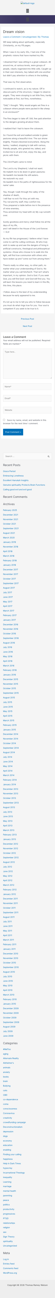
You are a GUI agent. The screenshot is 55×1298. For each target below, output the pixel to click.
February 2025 (10, 510)
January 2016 (9, 675)
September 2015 (11, 693)
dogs (5, 1136)
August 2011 (9, 917)
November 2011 (10, 903)
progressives (9, 1214)
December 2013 (10, 789)
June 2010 (8, 981)
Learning (7, 1182)
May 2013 (7, 821)
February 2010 (10, 999)
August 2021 (9, 533)
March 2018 (8, 556)
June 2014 (8, 761)
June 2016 (8, 652)
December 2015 (10, 679)
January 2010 (9, 1004)
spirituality (8, 1241)
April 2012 (7, 880)
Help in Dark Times (12, 1163)
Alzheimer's (8, 1063)
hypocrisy (7, 1168)
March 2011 (8, 940)
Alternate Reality (11, 1058)
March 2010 (8, 995)
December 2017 (10, 569)
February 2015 (10, 725)
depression (8, 1131)
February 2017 (10, 615)
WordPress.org (10, 1273)
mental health (9, 1191)
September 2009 (11, 1022)
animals (6, 1067)
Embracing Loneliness (13, 475)
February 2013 (10, 834)
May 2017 (7, 601)
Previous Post (27, 319)
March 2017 (8, 610)
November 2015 (10, 684)
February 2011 (9, 944)
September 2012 (11, 857)
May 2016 (7, 656)
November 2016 (10, 629)
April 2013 (7, 825)
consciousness (10, 1108)
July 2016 (7, 647)
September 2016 (11, 638)
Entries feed (8, 1264)
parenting (7, 1195)
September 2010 (11, 967)
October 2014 (9, 743)
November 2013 (10, 793)
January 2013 (9, 839)
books (6, 1077)
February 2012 (10, 889)
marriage (7, 1186)
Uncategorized (29, 37)
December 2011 (10, 898)
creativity (7, 1118)
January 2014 (9, 784)
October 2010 (9, 962)
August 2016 (9, 643)
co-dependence (10, 1099)
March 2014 (8, 775)
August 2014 (9, 752)
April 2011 (7, 935)
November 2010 (10, 958)
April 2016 (7, 661)
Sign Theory (9, 1236)
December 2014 (10, 734)
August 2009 (9, 1026)
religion (6, 1227)
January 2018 (9, 565)
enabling (7, 1150)
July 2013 (7, 812)
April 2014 (7, 771)
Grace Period (9, 471)
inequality (7, 1177)
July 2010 (7, 976)
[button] (27, 11)
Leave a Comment (12, 37)
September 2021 (11, 528)
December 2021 (10, 515)
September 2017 (11, 583)
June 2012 (8, 871)
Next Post (27, 326)
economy (7, 1141)
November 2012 (10, 848)
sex (4, 1232)
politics (6, 1204)
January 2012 (9, 894)
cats (5, 1090)
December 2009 (11, 1008)
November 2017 (10, 574)
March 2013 (8, 830)
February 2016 (10, 670)
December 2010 (10, 953)
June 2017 (8, 597)
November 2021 (10, 519)
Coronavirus (9, 1113)
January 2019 (9, 542)
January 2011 (9, 949)
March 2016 (8, 665)
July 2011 (7, 921)
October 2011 (9, 908)
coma (5, 1104)
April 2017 (7, 606)
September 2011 (10, 912)
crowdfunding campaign (14, 1122)
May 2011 (7, 931)
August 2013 (9, 807)
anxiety (6, 1072)
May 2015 (7, 711)
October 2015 (9, 688)
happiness (8, 1159)
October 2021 (9, 524)
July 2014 (7, 757)
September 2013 (11, 803)
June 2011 (7, 926)
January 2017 (9, 620)
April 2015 (7, 716)
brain (5, 1081)
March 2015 (8, 720)
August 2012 (9, 862)
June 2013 (8, 816)
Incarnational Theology (14, 1172)
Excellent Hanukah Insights (15, 480)
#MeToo (7, 1049)
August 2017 (9, 588)
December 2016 (10, 624)
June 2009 (8, 1036)
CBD (5, 1095)
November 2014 (10, 739)
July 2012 (7, 867)
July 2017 (7, 592)
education (7, 1145)
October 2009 (9, 1017)
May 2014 (7, 766)
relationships (9, 1223)
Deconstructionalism (12, 1127)
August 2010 (9, 972)
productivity (8, 1209)
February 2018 (10, 560)
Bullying (6, 1086)
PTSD (6, 1218)
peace (6, 1200)
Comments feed (10, 1268)
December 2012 (10, 844)
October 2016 (9, 633)
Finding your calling (12, 1154)
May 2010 (7, 985)
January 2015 (9, 729)
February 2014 (10, 780)
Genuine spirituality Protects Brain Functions (24, 485)
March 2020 (9, 537)
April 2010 (7, 990)
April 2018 (7, 551)
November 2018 (10, 546)
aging (5, 1054)
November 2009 (11, 1013)
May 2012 (7, 876)
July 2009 (8, 1031)
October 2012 (9, 853)
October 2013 (9, 798)
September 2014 (11, 748)
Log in (6, 1259)
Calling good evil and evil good (17, 489)
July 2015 (7, 702)
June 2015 (8, 707)
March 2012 (8, 885)
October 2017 (9, 579)
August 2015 (9, 697)
